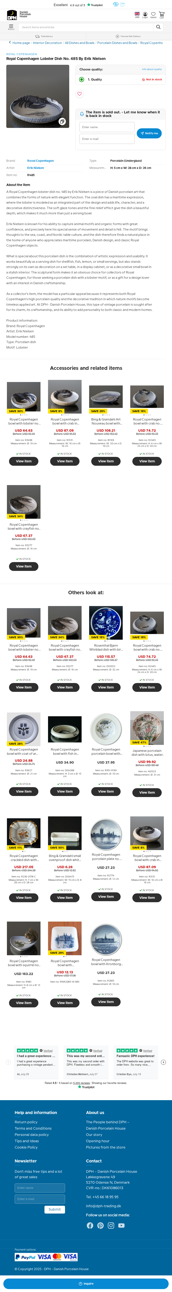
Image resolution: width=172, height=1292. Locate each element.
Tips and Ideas (27, 1141)
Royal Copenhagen (154, 43)
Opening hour (97, 1141)
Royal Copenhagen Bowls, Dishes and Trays (10, 42)
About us (95, 1113)
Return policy (26, 1122)
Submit (55, 1209)
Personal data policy (32, 1135)
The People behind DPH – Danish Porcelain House (107, 1125)
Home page (21, 43)
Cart (162, 18)
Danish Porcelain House (24, 14)
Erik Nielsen (35, 168)
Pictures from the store (105, 1147)
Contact (94, 1161)
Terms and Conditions (33, 1128)
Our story (94, 1135)
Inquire (89, 1283)
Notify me (151, 133)
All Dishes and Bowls (79, 43)
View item (24, 461)
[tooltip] (23, 421)
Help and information (36, 1113)
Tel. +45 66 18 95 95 (102, 1197)
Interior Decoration (47, 43)
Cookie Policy (26, 1147)
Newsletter (26, 1161)
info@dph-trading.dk (103, 1206)
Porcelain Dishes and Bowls (117, 43)
